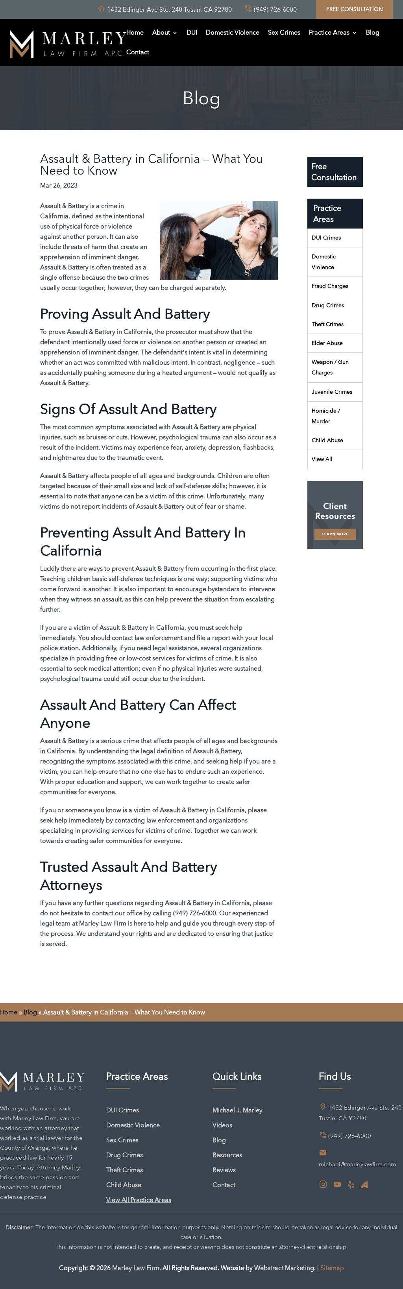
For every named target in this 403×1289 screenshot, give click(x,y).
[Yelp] (351, 1185)
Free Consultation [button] (354, 9)
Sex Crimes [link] (284, 32)
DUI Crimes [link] (326, 237)
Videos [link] (222, 1125)
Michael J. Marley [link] (238, 1110)
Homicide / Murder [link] (326, 416)
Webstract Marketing (284, 1268)
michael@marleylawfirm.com (357, 1164)
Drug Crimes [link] (328, 305)
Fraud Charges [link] (330, 286)
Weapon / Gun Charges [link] (330, 367)
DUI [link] (192, 32)
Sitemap (332, 1268)
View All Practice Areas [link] (138, 1200)
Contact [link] (137, 52)
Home (8, 1012)
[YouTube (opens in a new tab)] (337, 1184)
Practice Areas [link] (329, 32)
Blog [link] (372, 32)
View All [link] (322, 459)
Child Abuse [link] (327, 440)
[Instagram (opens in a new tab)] (323, 1184)
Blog (30, 1012)
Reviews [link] (224, 1170)
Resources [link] (227, 1155)
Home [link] (135, 32)
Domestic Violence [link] (232, 32)
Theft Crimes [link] (328, 324)
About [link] (161, 32)
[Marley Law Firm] (68, 42)
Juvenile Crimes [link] (332, 392)
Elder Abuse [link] (327, 343)
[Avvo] (364, 1185)
